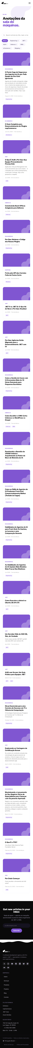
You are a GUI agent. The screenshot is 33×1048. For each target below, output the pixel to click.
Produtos (6, 985)
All (5, 40)
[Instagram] (8, 963)
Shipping (18, 48)
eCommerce (7, 48)
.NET (24, 40)
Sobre (5, 976)
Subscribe (16, 930)
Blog (5, 993)
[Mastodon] (27, 963)
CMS (22, 44)
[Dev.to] (8, 967)
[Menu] (29, 3)
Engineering (14, 40)
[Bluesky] (23, 963)
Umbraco (13, 44)
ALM (5, 44)
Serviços (6, 981)
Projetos (6, 989)
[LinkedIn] (19, 963)
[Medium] (4, 967)
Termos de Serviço (9, 1044)
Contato (6, 997)
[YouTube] (12, 963)
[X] (4, 963)
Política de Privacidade (23, 1044)
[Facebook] (15, 963)
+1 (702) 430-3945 (9, 1028)
